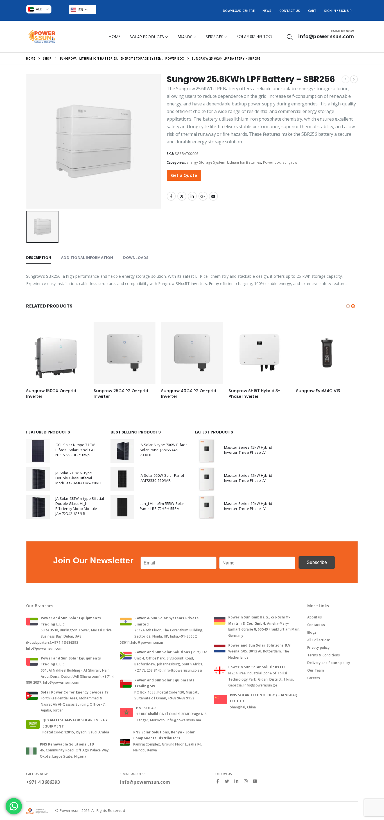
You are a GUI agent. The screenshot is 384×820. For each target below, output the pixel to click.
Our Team (315, 670)
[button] (289, 37)
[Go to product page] (57, 353)
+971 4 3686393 (43, 782)
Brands (185, 37)
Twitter (181, 196)
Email (213, 196)
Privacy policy (318, 647)
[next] (354, 79)
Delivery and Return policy (328, 662)
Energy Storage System (206, 162)
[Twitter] (227, 781)
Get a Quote (184, 175)
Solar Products (147, 37)
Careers (313, 678)
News (267, 10)
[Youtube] (255, 781)
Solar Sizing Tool (255, 36)
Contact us (316, 624)
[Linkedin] (236, 781)
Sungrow (290, 162)
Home (114, 36)
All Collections (319, 640)
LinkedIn (192, 196)
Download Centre (239, 10)
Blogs (312, 632)
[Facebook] (218, 781)
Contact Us (289, 10)
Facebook (171, 196)
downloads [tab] (136, 257)
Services (214, 37)
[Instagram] (245, 781)
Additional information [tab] (87, 257)
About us (314, 617)
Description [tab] (38, 257)
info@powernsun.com (145, 782)
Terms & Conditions (323, 655)
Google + (202, 196)
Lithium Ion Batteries (244, 162)
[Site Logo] (41, 36)
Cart (312, 10)
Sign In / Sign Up (337, 10)
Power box (272, 162)
